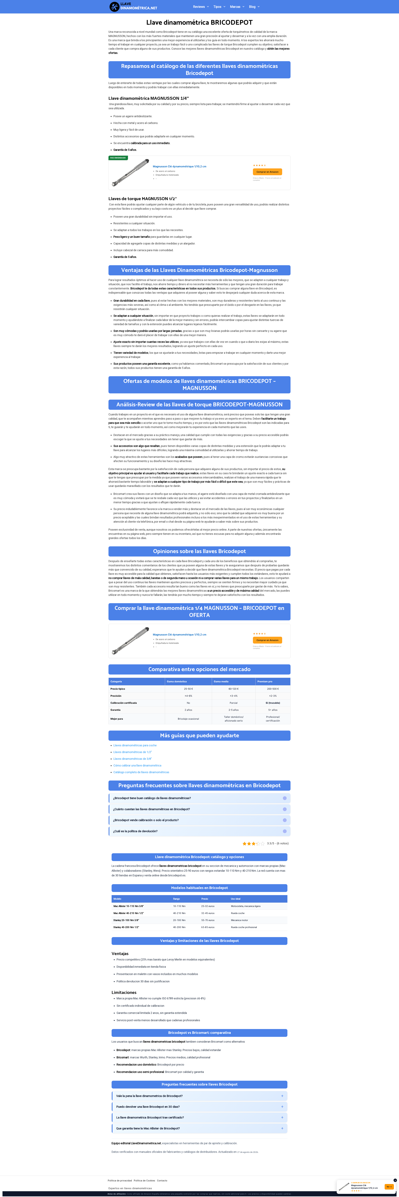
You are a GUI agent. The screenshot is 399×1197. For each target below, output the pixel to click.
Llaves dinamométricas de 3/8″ (132, 758)
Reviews (199, 7)
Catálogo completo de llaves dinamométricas (141, 772)
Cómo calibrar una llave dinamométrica (137, 765)
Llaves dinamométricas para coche (135, 745)
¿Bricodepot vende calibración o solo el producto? (146, 820)
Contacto (162, 1180)
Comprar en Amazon (268, 171)
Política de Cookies (144, 1180)
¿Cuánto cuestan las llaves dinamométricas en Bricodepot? (151, 809)
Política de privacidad (120, 1180)
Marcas (235, 7)
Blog (252, 7)
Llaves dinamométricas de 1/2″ (132, 752)
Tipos (217, 7)
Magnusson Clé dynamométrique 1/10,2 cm (179, 166)
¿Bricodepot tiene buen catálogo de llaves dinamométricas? (152, 798)
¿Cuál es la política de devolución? (135, 831)
